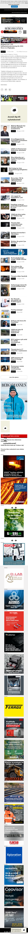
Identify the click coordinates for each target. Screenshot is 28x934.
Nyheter (3, 51)
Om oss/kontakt (20, 9)
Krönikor (25, 9)
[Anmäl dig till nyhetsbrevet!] (5, 426)
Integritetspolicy (24, 12)
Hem (5, 9)
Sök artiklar (8, 9)
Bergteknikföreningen (16, 12)
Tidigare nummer (14, 9)
